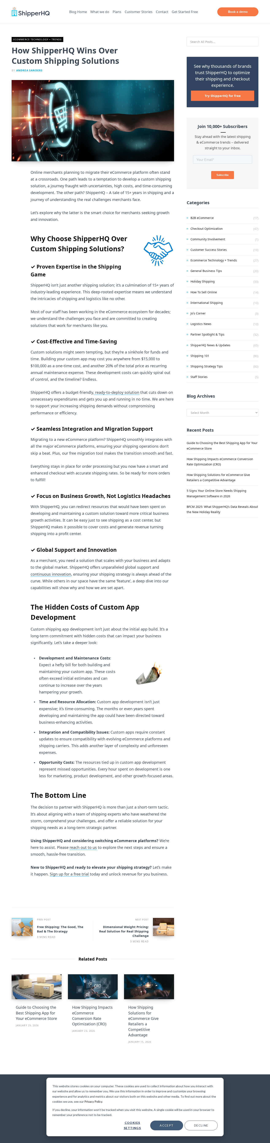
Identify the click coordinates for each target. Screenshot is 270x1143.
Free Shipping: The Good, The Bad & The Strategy (60, 929)
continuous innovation (51, 574)
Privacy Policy (93, 1101)
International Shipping (206, 303)
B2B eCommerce (202, 218)
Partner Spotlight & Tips (207, 334)
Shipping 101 (199, 356)
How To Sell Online (203, 292)
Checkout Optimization (206, 229)
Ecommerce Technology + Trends (37, 39)
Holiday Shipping (202, 281)
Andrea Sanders (29, 70)
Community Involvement (207, 239)
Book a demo (238, 11)
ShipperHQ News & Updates (210, 345)
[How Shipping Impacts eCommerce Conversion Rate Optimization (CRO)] (93, 986)
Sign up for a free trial (69, 874)
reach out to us (83, 847)
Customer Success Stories (208, 250)
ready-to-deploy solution (116, 392)
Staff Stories (199, 377)
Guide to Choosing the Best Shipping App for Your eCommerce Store (36, 1013)
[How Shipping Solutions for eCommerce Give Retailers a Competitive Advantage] (149, 986)
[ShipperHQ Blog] (31, 12)
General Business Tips (206, 271)
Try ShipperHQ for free (223, 96)
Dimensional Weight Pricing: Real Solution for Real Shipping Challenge (124, 931)
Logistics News (200, 324)
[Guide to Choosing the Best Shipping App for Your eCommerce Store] (37, 986)
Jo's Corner (198, 313)
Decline (201, 1125)
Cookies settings (132, 1125)
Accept (166, 1125)
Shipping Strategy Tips (206, 366)
